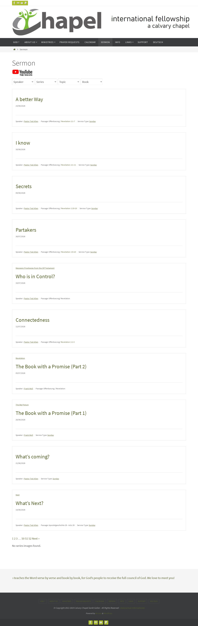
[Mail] (18, 3)
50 (23, 538)
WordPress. (108, 613)
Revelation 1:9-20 (68, 252)
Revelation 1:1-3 (68, 342)
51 (26, 538)
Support (142, 601)
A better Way (29, 99)
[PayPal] (25, 3)
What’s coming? (32, 456)
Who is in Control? (35, 276)
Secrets (24, 186)
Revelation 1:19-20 (69, 208)
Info (122, 601)
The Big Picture (22, 404)
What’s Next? (29, 503)
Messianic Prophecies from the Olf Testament (35, 268)
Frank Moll (28, 388)
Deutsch (154, 601)
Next (18, 495)
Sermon (112, 601)
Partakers (26, 230)
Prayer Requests (83, 601)
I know (23, 143)
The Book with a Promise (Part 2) (51, 366)
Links (131, 601)
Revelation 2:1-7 (68, 121)
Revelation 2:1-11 (68, 165)
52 (30, 538)
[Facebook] (14, 3)
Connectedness (32, 320)
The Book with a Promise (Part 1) (51, 413)
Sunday (92, 121)
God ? (42, 601)
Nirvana (98, 613)
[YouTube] (22, 3)
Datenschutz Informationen (132, 607)
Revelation (20, 358)
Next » (36, 538)
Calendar (99, 601)
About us (54, 601)
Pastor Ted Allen (31, 121)
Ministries (66, 601)
